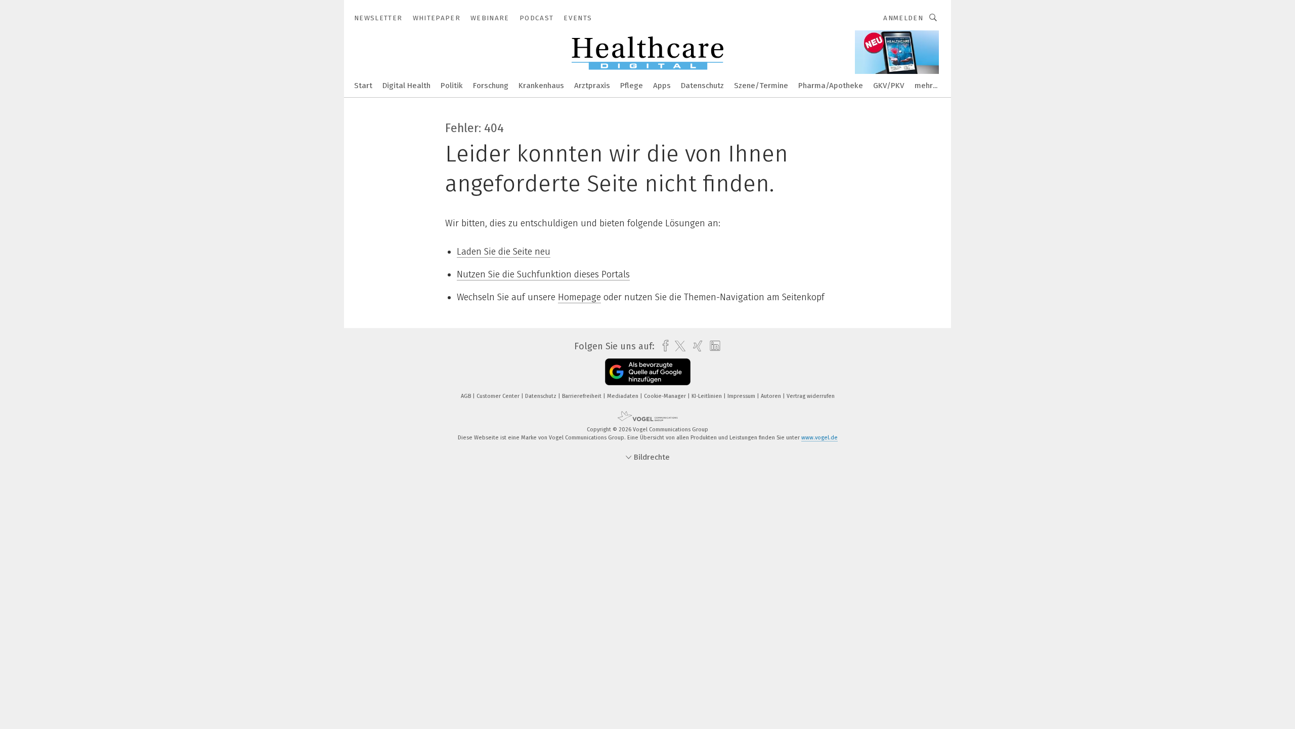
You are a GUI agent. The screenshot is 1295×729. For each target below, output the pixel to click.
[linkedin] (712, 346)
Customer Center (499, 396)
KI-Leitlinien (707, 396)
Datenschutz (702, 85)
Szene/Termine (761, 85)
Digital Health (406, 85)
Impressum (742, 396)
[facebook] (663, 346)
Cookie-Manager (665, 396)
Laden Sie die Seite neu (503, 251)
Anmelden (903, 18)
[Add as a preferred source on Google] (647, 371)
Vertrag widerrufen (811, 396)
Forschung (490, 85)
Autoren (772, 396)
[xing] (695, 346)
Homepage (579, 297)
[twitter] (677, 346)
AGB (466, 396)
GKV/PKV (888, 85)
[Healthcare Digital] (363, 85)
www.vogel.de (819, 437)
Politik (452, 85)
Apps (662, 85)
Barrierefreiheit (582, 396)
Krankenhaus (541, 85)
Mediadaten (623, 396)
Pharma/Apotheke (830, 85)
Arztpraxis (592, 85)
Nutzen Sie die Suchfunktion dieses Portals (543, 274)
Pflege (631, 85)
